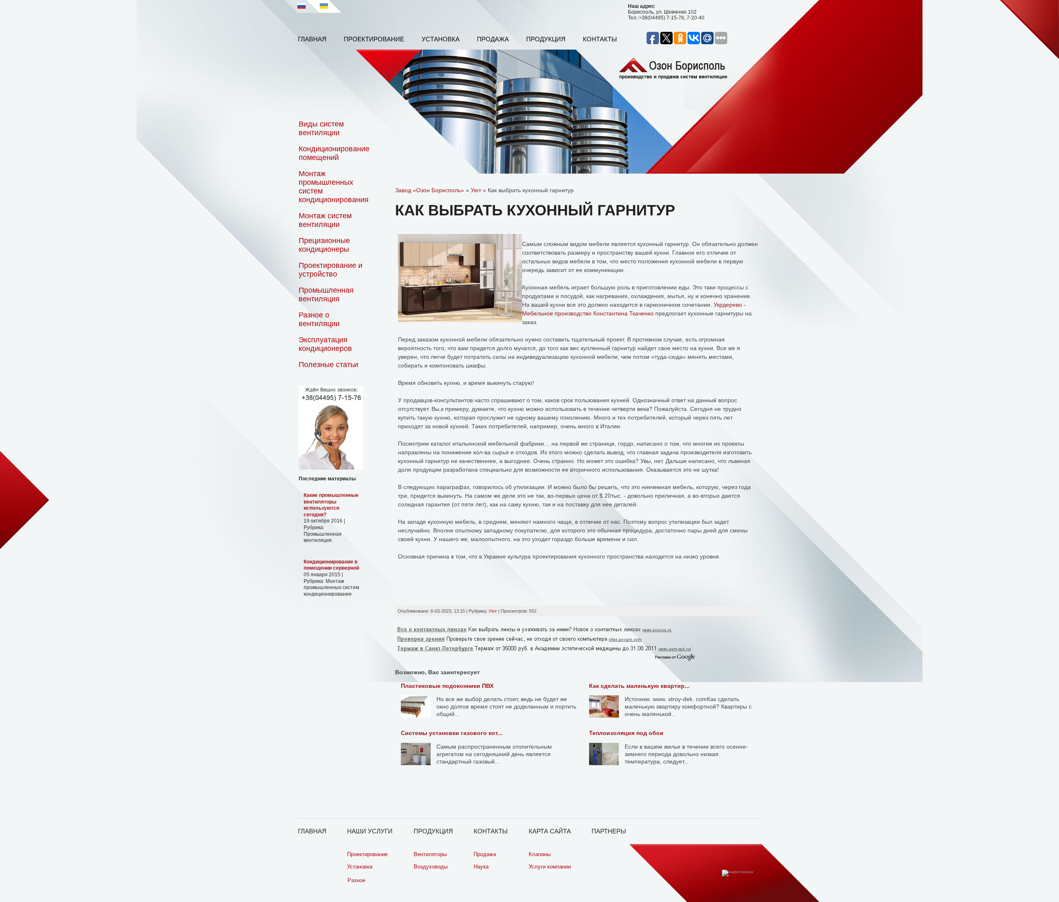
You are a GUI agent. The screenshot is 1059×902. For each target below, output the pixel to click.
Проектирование (374, 39)
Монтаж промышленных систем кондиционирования (334, 186)
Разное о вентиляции (319, 319)
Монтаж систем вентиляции (325, 220)
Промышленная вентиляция (326, 294)
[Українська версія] (327, 6)
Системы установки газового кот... (452, 733)
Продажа (493, 39)
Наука (481, 867)
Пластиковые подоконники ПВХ (447, 685)
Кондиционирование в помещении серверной (331, 565)
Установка (441, 39)
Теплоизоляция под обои (626, 733)
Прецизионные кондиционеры (324, 244)
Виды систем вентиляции (321, 128)
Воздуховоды (431, 867)
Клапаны (540, 854)
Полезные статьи (328, 364)
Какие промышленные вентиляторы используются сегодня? (331, 505)
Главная (312, 39)
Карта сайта (550, 831)
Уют (493, 610)
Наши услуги (370, 831)
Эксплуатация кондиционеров (325, 344)
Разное (356, 880)
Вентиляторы (430, 854)
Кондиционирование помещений (334, 153)
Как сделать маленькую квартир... (639, 685)
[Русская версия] (301, 6)
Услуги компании (550, 867)
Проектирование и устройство (330, 269)
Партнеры (609, 831)
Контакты (600, 39)
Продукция (545, 39)
